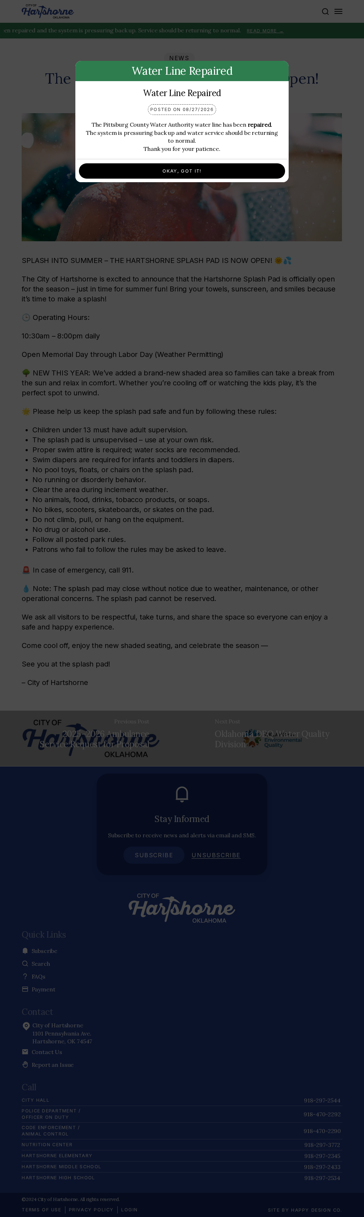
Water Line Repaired (182, 93)
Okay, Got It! (181, 171)
